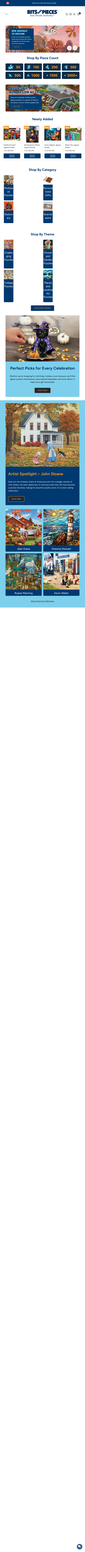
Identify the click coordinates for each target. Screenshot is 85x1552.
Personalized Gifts (48, 191)
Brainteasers (48, 216)
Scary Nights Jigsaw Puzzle (52, 146)
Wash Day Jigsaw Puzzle (72, 146)
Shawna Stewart (61, 548)
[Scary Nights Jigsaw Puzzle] (52, 134)
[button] (42, 390)
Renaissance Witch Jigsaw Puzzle (32, 146)
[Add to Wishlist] (17, 128)
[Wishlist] (70, 14)
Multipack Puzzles (8, 191)
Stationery (8, 216)
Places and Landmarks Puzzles (48, 290)
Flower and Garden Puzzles (48, 258)
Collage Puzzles (8, 284)
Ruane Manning (24, 593)
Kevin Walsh (61, 593)
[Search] (67, 14)
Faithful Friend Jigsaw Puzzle (9, 146)
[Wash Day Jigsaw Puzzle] (73, 134)
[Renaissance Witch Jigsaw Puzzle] (32, 134)
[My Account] (74, 14)
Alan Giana (23, 548)
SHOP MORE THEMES (42, 308)
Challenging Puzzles (8, 256)
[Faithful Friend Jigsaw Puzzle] (11, 134)
